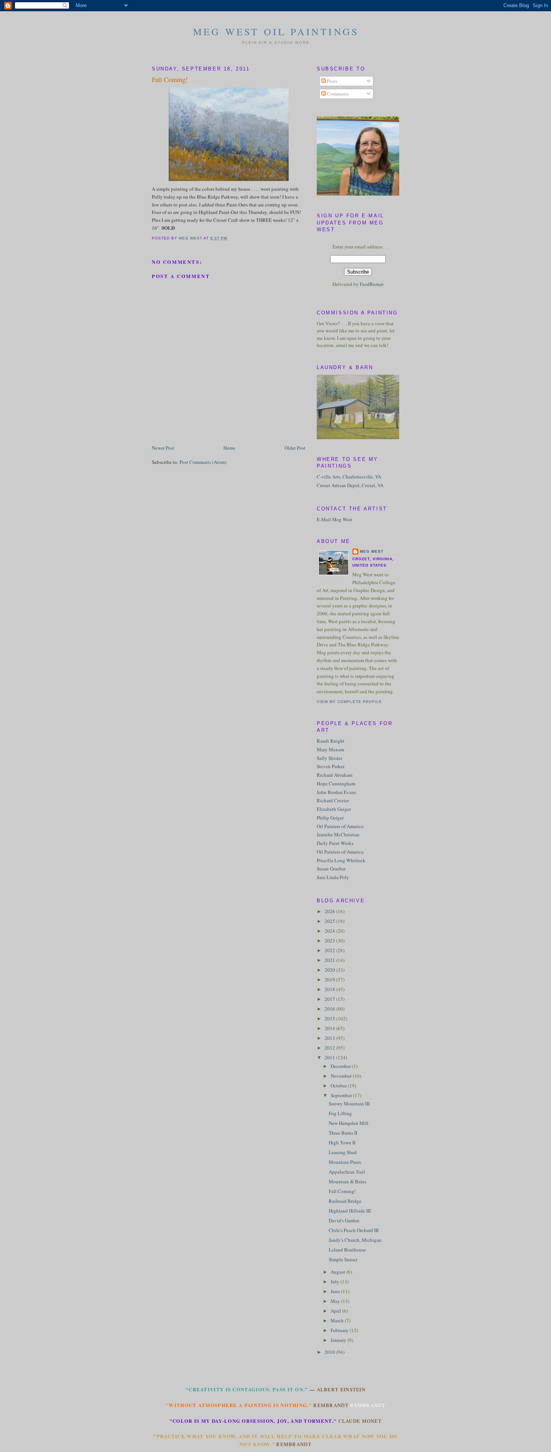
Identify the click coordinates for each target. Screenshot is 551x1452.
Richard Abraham (334, 775)
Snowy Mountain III (349, 1103)
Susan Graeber (331, 868)
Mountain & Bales (347, 1181)
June (336, 1291)
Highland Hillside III (350, 1210)
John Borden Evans (336, 792)
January (339, 1340)
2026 (330, 911)
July (335, 1281)
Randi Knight (330, 740)
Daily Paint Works (335, 843)
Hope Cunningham (336, 783)
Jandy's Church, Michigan (355, 1240)
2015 (330, 1018)
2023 (330, 940)
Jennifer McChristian (338, 834)
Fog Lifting (340, 1113)
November (342, 1075)
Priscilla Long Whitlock (341, 860)
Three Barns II (343, 1132)
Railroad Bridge (345, 1201)
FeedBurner (371, 284)
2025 (330, 921)
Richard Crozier (333, 800)
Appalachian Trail (347, 1171)
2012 (330, 1047)
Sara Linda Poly (333, 877)
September (342, 1095)
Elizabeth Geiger (334, 809)
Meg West (371, 551)
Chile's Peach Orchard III (354, 1230)
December (341, 1066)
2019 (330, 979)
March (338, 1320)
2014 (330, 1028)
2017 (330, 999)
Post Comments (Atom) (203, 462)
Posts (331, 81)
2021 (330, 960)
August (338, 1271)
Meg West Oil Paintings (276, 31)
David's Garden (344, 1220)
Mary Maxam (330, 749)
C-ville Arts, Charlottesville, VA (349, 476)
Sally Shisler (329, 758)
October (339, 1085)
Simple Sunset (343, 1259)
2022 (330, 950)
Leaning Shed (343, 1152)
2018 (330, 989)
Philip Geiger (330, 817)
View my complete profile (349, 702)
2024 (330, 930)
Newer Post (163, 447)
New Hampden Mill (348, 1123)
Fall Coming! (342, 1191)
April (336, 1310)
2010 (330, 1352)
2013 (330, 1038)
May (336, 1301)
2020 (330, 969)
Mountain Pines (345, 1162)
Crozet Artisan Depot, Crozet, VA (350, 485)
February (340, 1330)
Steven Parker (330, 766)
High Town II (342, 1142)
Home (229, 447)
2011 (330, 1057)
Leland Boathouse (347, 1249)
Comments (337, 93)
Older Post (294, 447)
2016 (330, 1008)
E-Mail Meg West (334, 519)
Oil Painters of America (340, 826)
